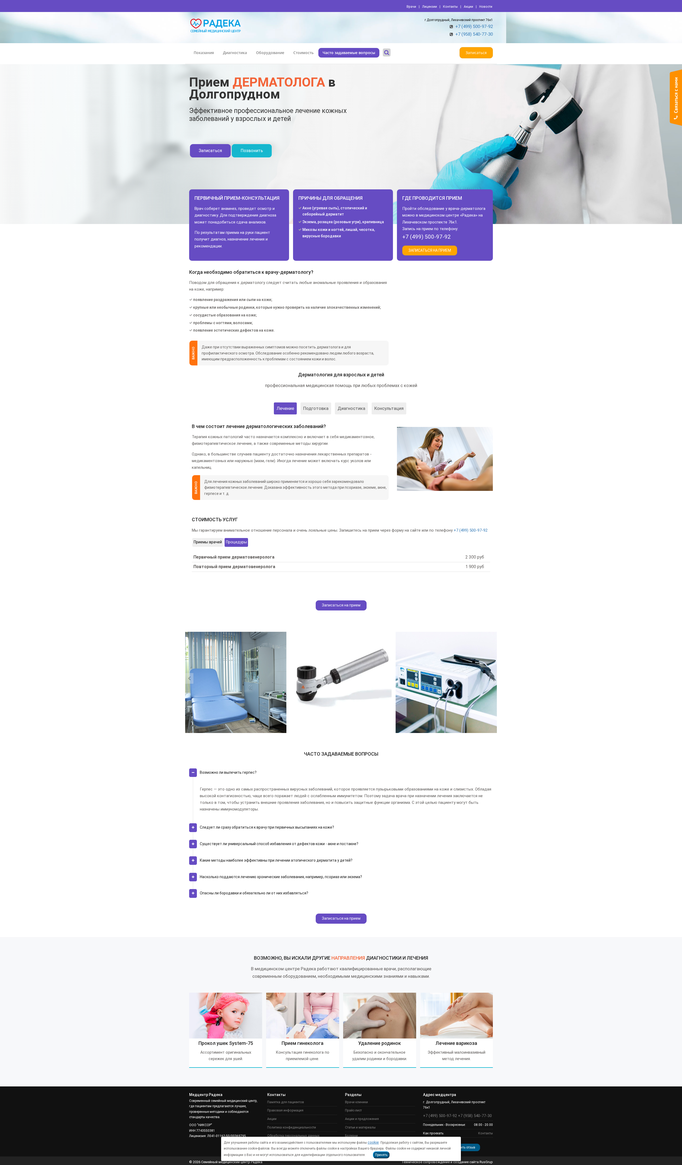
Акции (468, 7)
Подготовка (315, 408)
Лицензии (429, 7)
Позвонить (252, 150)
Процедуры (236, 542)
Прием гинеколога (302, 1043)
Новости (485, 7)
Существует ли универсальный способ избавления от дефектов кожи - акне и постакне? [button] (279, 844)
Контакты (450, 7)
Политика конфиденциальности (291, 1127)
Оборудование (270, 52)
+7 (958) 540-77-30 (474, 34)
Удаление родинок (379, 1043)
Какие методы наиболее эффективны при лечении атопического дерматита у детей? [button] (276, 860)
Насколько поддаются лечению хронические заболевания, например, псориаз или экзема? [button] (281, 877)
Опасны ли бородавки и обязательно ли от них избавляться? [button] (254, 893)
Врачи (411, 7)
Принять (381, 1155)
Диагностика (235, 52)
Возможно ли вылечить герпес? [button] (228, 772)
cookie (373, 1142)
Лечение (285, 408)
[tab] (341, 774)
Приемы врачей (207, 542)
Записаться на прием (341, 605)
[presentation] (189, 678)
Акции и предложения (362, 1119)
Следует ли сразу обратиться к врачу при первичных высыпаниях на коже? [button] (267, 827)
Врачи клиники (356, 1102)
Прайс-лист (353, 1110)
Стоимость (303, 52)
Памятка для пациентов (285, 1102)
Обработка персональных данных (293, 1136)
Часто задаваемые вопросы (349, 52)
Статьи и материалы (360, 1127)
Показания (204, 52)
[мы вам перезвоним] (676, 97)
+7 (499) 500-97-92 (474, 26)
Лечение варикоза (456, 1043)
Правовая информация (285, 1110)
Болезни (351, 1136)
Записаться (476, 52)
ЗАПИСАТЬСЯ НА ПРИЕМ (429, 250)
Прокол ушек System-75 (225, 1043)
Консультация (389, 408)
